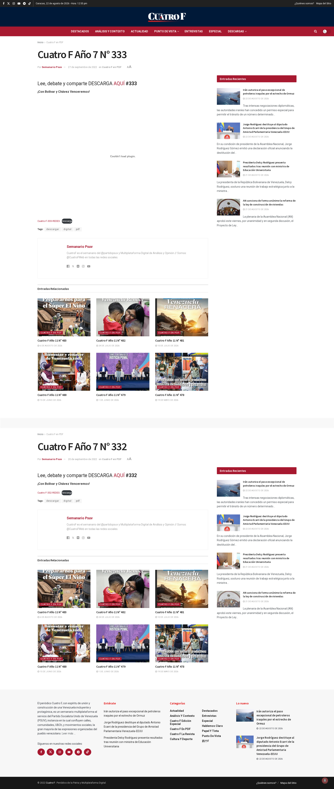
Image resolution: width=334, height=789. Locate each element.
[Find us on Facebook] (3, 3)
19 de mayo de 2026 (167, 400)
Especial (215, 31)
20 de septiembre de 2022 (82, 459)
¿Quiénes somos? (304, 3)
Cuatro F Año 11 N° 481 (169, 340)
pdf (78, 229)
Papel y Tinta (210, 730)
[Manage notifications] (325, 780)
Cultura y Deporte (181, 739)
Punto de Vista (165, 31)
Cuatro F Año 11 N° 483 (51, 340)
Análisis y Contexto (110, 31)
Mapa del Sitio (323, 3)
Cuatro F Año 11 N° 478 (169, 395)
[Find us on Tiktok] (87, 752)
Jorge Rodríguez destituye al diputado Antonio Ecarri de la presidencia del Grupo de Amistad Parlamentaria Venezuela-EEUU (268, 128)
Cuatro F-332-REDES (48, 492)
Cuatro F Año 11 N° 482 (110, 340)
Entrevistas (194, 31)
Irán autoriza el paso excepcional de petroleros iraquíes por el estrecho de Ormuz (268, 91)
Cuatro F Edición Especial (180, 722)
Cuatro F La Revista (182, 734)
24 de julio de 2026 (108, 345)
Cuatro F (50, 782)
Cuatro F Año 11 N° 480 (51, 395)
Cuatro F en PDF (54, 42)
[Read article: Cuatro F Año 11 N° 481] (181, 317)
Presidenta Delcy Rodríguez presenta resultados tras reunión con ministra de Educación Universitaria (266, 166)
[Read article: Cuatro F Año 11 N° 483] (63, 317)
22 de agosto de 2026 (257, 98)
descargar (52, 229)
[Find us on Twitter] (8, 3)
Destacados (80, 31)
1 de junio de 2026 (108, 400)
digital (68, 229)
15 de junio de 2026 (50, 400)
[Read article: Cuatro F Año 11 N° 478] (181, 372)
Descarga (67, 221)
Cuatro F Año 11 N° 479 (110, 395)
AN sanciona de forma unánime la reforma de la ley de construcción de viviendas (269, 202)
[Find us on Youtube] (19, 3)
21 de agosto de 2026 (257, 175)
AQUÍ (119, 83)
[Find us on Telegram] (24, 3)
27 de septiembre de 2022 (82, 67)
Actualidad (139, 31)
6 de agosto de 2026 (50, 345)
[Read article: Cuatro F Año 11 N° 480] (63, 372)
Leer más (67, 733)
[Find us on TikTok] (29, 3)
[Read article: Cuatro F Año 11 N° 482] (122, 317)
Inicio (40, 42)
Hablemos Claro (212, 725)
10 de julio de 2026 (167, 345)
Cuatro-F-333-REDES (48, 221)
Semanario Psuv (52, 67)
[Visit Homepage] (167, 17)
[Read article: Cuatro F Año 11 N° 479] (122, 372)
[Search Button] (315, 31)
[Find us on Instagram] (14, 3)
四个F (205, 741)
